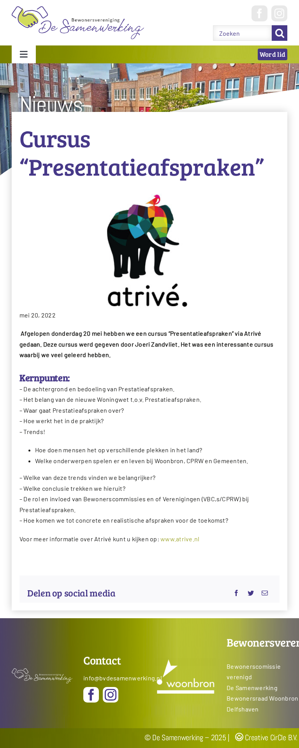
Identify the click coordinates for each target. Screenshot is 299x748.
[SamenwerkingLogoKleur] (78, 9)
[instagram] (279, 13)
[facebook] (259, 13)
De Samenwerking (252, 687)
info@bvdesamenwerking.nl (119, 678)
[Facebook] (236, 593)
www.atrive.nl (179, 538)
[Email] (265, 593)
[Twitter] (251, 593)
